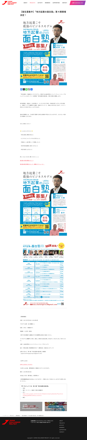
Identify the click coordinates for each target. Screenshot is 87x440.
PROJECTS (62, 423)
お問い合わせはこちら (77, 3)
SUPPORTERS (62, 429)
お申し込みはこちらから (26, 364)
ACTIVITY (61, 425)
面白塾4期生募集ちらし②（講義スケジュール (31, 164)
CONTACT (61, 432)
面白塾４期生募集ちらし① (27, 160)
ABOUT (61, 420)
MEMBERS (61, 427)
